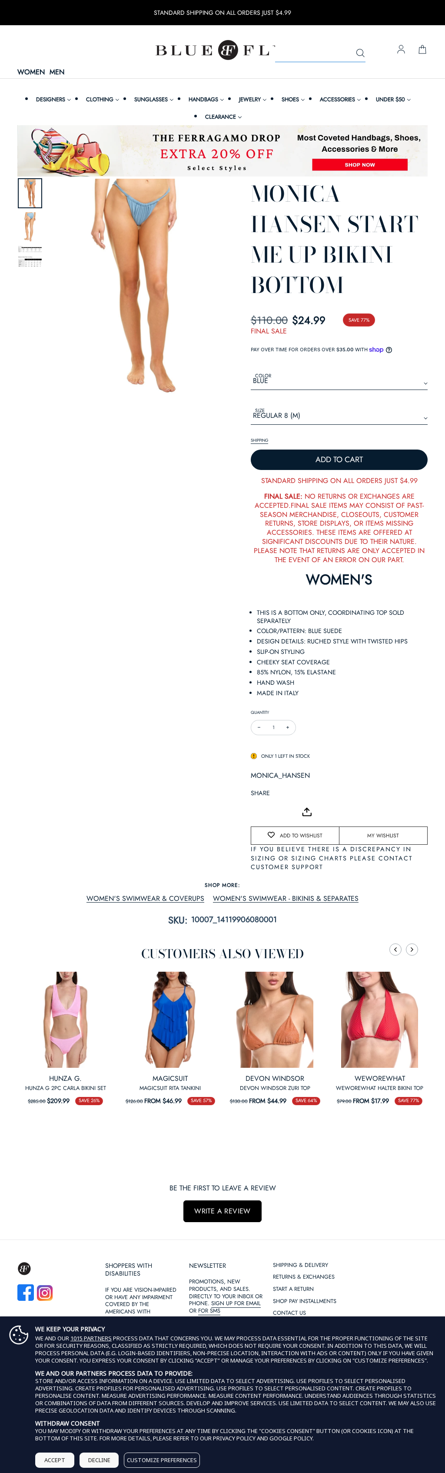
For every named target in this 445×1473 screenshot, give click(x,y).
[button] (395, 949)
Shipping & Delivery (300, 1265)
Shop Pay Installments (304, 1301)
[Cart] (422, 50)
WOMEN (31, 72)
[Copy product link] (277, 812)
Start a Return (293, 1289)
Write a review (222, 1211)
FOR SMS (209, 1310)
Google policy (290, 1438)
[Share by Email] (258, 812)
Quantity (260, 712)
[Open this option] (65, 1020)
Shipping (259, 440)
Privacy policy (234, 1438)
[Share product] (307, 811)
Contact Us (289, 1313)
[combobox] (320, 53)
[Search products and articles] (360, 53)
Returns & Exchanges (304, 1277)
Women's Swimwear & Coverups (145, 898)
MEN (57, 72)
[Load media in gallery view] (30, 193)
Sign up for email (236, 1303)
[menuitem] (52, 99)
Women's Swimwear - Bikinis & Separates (286, 898)
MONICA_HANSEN (280, 775)
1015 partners (91, 1338)
